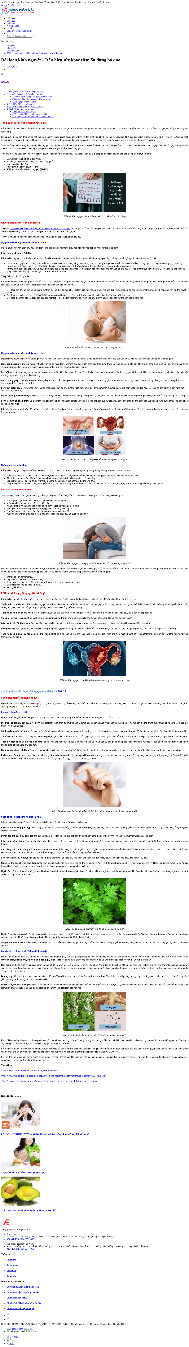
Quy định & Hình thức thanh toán (23, 1287)
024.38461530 (13, 1239)
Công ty (10, 31)
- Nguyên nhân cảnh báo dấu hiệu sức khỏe (31, 99)
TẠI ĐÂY (63, 691)
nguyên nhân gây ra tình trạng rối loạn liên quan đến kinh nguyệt (40, 228)
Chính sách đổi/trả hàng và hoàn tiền (24, 1303)
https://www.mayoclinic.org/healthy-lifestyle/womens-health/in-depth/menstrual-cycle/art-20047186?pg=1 (54, 1076)
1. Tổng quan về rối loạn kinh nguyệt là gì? (25, 91)
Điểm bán (11, 23)
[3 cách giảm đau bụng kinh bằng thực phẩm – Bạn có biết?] (20, 1205)
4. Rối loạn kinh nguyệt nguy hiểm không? (25, 106)
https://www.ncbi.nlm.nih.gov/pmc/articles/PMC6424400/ (29, 1070)
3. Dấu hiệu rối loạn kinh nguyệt (21, 104)
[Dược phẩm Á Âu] (18, 13)
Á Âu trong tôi (13, 26)
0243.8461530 (7, 5)
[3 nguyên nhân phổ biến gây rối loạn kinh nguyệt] (20, 1167)
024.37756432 (27, 1239)
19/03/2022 (12, 67)
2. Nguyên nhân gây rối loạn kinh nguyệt (25, 94)
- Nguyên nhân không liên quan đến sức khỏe (32, 96)
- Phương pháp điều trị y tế (24, 111)
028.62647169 (13, 1249)
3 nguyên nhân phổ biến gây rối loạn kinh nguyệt (24, 1172)
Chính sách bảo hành (17, 1298)
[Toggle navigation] (37, 14)
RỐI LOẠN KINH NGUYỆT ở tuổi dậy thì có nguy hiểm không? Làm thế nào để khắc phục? (45, 1134)
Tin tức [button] (10, 28)
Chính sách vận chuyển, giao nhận (23, 1292)
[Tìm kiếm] (34, 36)
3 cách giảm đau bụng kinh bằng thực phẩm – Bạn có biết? (28, 1210)
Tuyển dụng (19, 31)
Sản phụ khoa (7, 41)
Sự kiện (28, 31)
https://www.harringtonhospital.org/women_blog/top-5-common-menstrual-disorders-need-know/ (49, 1081)
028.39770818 (27, 1249)
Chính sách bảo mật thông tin (20, 1308)
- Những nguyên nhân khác (24, 101)
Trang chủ (11, 1276)
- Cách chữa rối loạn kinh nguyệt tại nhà (29, 114)
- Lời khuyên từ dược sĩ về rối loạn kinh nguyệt (33, 116)
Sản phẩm (11, 21)
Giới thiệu (11, 18)
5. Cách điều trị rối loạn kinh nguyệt (22, 109)
